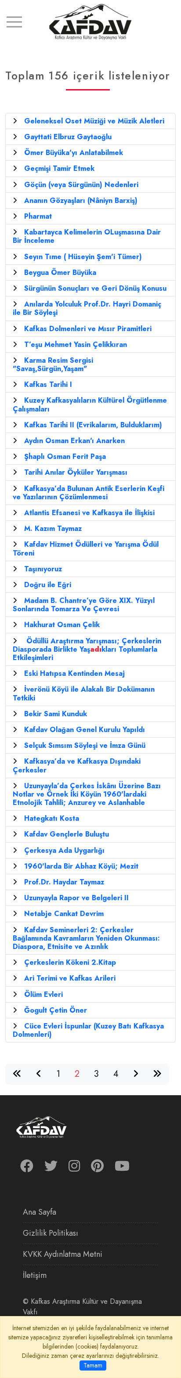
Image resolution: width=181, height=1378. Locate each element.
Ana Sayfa (39, 1212)
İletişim (35, 1275)
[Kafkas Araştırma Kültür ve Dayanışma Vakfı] (90, 21)
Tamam (92, 1365)
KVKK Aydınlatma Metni (62, 1254)
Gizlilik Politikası (50, 1233)
